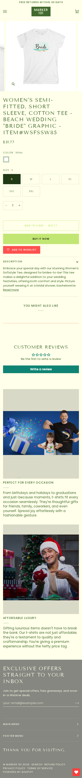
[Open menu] (8, 11)
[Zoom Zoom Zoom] (41, 56)
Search (37, 764)
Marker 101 (14, 764)
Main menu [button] (11, 724)
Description (12, 261)
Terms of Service (40, 768)
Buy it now (41, 239)
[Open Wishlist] (76, 772)
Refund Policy (54, 764)
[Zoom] (13, 84)
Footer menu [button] (13, 736)
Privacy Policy (14, 768)
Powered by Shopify (18, 772)
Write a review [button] (41, 369)
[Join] (74, 703)
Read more (11, 290)
